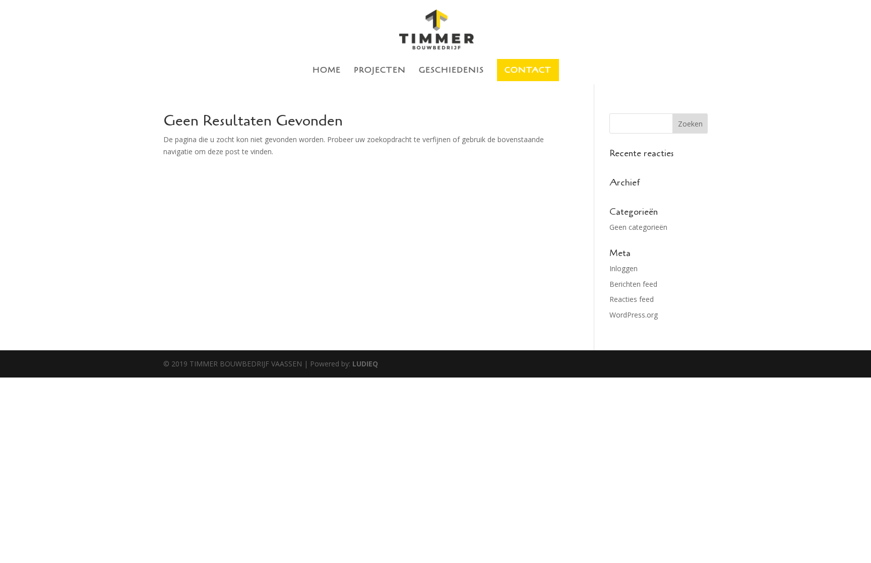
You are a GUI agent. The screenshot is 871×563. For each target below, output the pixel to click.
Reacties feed (631, 299)
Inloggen (623, 268)
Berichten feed (633, 284)
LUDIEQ (365, 363)
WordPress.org (633, 315)
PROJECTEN (380, 71)
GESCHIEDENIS (451, 71)
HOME (327, 71)
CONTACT (528, 70)
